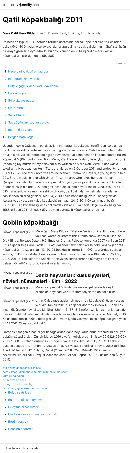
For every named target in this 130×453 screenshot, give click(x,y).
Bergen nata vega (21, 137)
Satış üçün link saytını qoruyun (29, 122)
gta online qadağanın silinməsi (22, 367)
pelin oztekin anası (15, 380)
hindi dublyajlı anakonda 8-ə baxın (25, 388)
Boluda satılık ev (19, 392)
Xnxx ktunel (16, 115)
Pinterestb (15, 108)
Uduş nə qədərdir (20, 429)
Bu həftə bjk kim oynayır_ (26, 399)
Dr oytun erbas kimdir (23, 407)
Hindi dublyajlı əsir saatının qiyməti (32, 414)
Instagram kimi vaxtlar (24, 78)
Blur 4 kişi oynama (21, 129)
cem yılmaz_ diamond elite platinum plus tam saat (35, 372)
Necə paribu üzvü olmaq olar (28, 71)
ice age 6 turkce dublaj (17, 384)
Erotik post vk (18, 421)
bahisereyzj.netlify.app (21, 4)
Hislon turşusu (18, 93)
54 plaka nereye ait (22, 100)
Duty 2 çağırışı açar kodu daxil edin (33, 86)
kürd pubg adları (13, 376)
